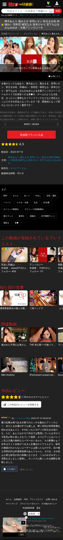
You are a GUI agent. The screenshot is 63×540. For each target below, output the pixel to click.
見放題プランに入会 (31, 134)
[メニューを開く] (4, 4)
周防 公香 (56, 15)
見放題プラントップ (10, 33)
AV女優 (46, 202)
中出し (38, 195)
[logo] (25, 4)
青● (16, 223)
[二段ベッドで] (43, 298)
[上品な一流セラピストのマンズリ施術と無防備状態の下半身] (14, 364)
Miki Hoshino (8, 374)
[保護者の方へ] (31, 528)
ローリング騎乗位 (11, 209)
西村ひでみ (24, 15)
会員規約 (18, 499)
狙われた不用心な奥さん (13, 344)
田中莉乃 (40, 15)
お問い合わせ (51, 499)
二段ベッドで (36, 308)
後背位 (21, 216)
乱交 (36, 202)
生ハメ (27, 195)
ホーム (9, 499)
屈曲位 (33, 216)
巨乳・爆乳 (51, 195)
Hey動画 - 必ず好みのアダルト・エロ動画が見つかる (13, 4)
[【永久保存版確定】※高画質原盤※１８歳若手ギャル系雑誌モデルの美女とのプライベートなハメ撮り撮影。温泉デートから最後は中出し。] (43, 364)
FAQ (26, 499)
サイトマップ (12, 503)
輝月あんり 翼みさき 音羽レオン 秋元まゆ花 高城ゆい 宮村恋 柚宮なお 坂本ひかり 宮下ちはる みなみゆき (34, 160)
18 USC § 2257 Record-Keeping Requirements (31, 518)
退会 (38, 508)
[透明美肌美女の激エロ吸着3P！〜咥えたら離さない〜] (14, 298)
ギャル (16, 195)
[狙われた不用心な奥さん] (14, 334)
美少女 (48, 15)
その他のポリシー (49, 503)
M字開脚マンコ (48, 216)
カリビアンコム (31, 33)
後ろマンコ (8, 216)
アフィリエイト (36, 499)
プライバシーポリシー (29, 503)
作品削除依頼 (28, 508)
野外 (5, 195)
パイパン (7, 202)
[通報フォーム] (31, 532)
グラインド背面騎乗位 (34, 209)
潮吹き (6, 223)
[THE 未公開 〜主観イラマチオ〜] (43, 334)
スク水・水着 (22, 202)
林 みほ (33, 15)
